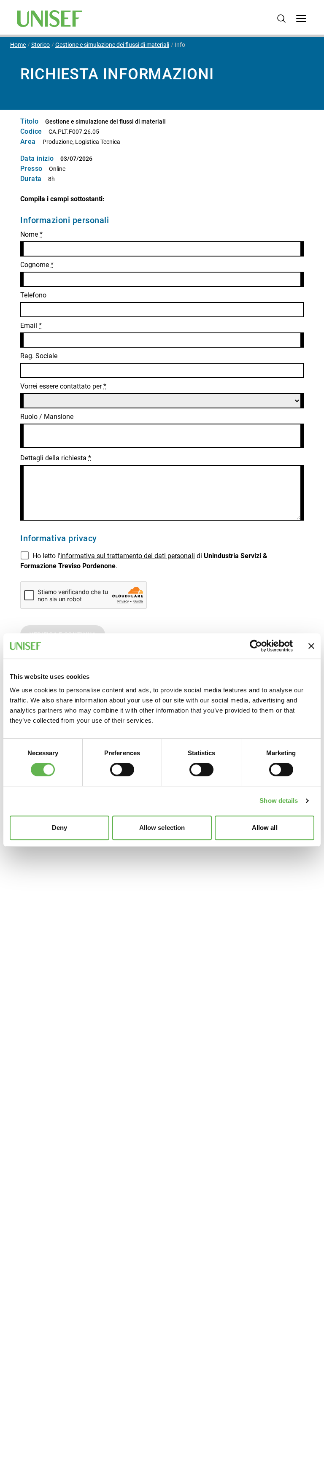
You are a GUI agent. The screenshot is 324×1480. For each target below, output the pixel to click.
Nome (31, 234)
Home (18, 44)
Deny (59, 827)
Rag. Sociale (38, 356)
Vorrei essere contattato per (63, 386)
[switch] (122, 769)
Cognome (37, 265)
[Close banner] (311, 646)
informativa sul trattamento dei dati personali (127, 556)
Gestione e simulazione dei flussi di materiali (112, 44)
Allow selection (162, 827)
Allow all (265, 827)
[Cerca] (281, 18)
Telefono (33, 295)
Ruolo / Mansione (46, 417)
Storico (40, 44)
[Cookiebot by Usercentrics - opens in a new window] (256, 646)
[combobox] (162, 436)
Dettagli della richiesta (55, 458)
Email (31, 325)
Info (180, 44)
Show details (278, 800)
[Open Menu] (301, 18)
